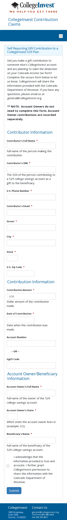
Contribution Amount (20, 290)
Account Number (17, 337)
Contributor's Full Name (22, 140)
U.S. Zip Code (16, 267)
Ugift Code (13, 359)
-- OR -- (15, 351)
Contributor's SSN (18, 163)
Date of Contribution (20, 313)
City (10, 236)
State (11, 251)
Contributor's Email (19, 206)
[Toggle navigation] (61, 36)
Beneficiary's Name (19, 434)
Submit (14, 491)
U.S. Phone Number (19, 190)
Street (12, 221)
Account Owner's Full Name (24, 386)
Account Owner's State (21, 410)
